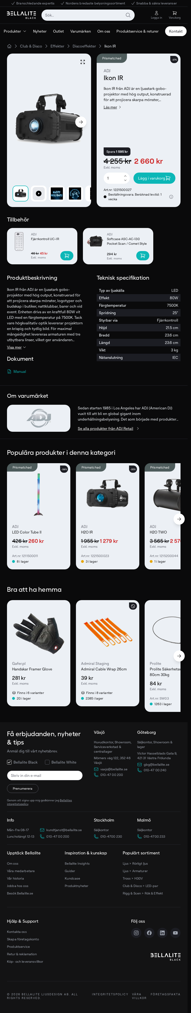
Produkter (12, 31)
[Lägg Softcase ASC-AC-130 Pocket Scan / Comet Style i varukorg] (142, 255)
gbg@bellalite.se (156, 764)
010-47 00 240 (155, 770)
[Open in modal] (82, 62)
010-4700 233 (154, 836)
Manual (20, 371)
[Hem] (9, 46)
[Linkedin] (162, 933)
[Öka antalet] (125, 175)
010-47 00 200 (57, 836)
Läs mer (110, 107)
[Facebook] (149, 933)
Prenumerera (23, 788)
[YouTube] (175, 933)
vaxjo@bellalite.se (114, 769)
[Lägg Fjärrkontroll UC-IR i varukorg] (66, 255)
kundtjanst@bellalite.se (64, 830)
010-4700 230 (111, 836)
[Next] (80, 122)
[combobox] (88, 15)
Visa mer (14, 347)
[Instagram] (136, 933)
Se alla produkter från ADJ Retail (105, 428)
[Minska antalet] (125, 180)
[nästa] (179, 519)
